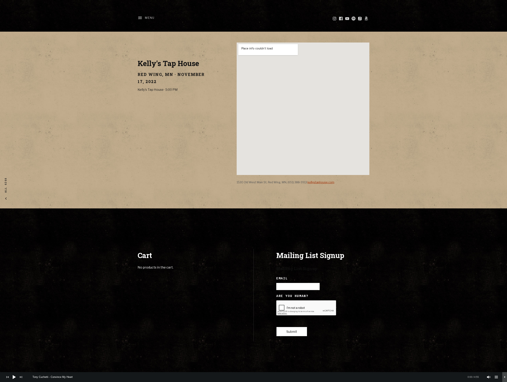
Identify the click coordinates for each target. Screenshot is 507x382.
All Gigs (6, 185)
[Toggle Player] (504, 377)
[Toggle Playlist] (496, 377)
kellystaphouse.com (321, 182)
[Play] (14, 377)
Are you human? (292, 296)
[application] (253, 377)
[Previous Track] (7, 377)
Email (282, 278)
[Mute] (489, 377)
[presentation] (306, 308)
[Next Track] (21, 377)
